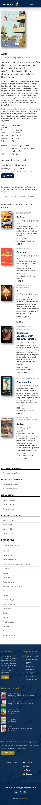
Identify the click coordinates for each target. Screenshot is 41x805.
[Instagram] (25, 792)
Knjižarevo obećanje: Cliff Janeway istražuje (26, 336)
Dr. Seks (20, 217)
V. (17, 290)
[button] (37, 3)
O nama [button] (5, 677)
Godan (20, 424)
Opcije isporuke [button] (7, 753)
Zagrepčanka (23, 382)
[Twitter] (16, 792)
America (21, 252)
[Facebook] (20, 792)
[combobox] (18, 196)
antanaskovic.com (22, 798)
